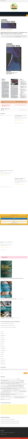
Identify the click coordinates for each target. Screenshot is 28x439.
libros (10, 397)
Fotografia (15, 396)
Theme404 (4, 438)
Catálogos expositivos (6, 391)
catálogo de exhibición (12, 386)
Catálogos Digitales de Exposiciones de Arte (8, 419)
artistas (12, 380)
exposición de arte (5, 396)
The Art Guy (22, 120)
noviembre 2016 (3, 360)
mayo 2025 (2, 333)
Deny (14, 220)
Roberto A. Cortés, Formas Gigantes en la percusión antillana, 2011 (6, 105)
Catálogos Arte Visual (11, 388)
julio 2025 (2, 331)
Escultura (16, 393)
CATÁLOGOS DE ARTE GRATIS (5, 385)
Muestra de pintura (19, 397)
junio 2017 (2, 354)
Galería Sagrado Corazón (20, 396)
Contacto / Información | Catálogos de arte (7, 432)
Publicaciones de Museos (7, 399)
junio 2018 (2, 352)
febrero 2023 (3, 341)
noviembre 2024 (3, 335)
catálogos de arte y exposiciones (11, 390)
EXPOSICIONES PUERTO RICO (8, 394)
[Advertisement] (14, 409)
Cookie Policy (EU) (3, 434)
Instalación (25, 396)
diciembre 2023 (3, 339)
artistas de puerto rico (16, 380)
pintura (2, 399)
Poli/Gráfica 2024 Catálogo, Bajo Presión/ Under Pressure (20, 179)
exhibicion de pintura (20, 393)
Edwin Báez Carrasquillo (13, 393)
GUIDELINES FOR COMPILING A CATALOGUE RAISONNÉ (8, 327)
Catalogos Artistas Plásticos (12, 383)
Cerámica (15, 391)
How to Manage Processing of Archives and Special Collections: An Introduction (12, 278)
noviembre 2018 (3, 350)
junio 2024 (2, 337)
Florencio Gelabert (11, 396)
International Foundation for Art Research (8, 325)
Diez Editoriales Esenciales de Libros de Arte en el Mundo (21, 116)
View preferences (14, 222)
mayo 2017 (2, 356)
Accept (14, 218)
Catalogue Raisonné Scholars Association (7, 323)
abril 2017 (2, 358)
